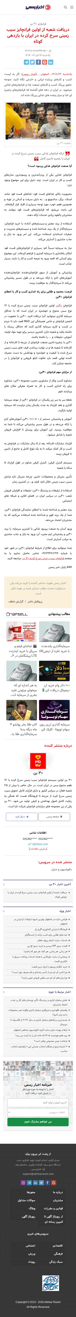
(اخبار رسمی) (29, 74)
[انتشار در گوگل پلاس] (44, 62)
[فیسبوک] (47, 1182)
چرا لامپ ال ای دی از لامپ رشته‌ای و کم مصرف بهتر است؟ (39, 972)
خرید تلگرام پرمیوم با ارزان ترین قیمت (49, 967)
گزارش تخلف (16, 601)
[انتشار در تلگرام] (26, 62)
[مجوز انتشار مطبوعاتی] (50, 1283)
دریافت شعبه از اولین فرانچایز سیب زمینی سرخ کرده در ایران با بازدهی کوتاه (37, 895)
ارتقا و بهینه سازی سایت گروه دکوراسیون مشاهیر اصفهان (40, 1030)
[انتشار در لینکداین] (50, 62)
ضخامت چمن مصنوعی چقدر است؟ (50, 1041)
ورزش (31, 1254)
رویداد (31, 1262)
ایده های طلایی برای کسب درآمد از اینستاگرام (46, 935)
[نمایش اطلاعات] (38, 849)
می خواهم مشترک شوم (38, 1121)
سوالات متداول (26, 1200)
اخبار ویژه (65, 911)
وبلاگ (32, 1208)
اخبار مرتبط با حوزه (60, 992)
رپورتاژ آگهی (28, 1216)
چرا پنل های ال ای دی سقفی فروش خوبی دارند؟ (44, 978)
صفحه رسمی (53, 817)
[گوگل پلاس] (53, 1182)
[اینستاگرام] (23, 1182)
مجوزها (31, 1192)
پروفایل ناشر (34, 601)
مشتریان (58, 1200)
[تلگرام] (29, 1182)
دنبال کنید (20, 817)
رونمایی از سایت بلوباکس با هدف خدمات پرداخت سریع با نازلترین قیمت (39, 959)
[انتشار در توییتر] (32, 62)
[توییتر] (41, 1182)
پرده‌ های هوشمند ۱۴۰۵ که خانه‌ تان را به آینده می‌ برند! (41, 1036)
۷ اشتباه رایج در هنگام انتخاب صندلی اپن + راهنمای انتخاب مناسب (39, 1049)
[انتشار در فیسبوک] (38, 62)
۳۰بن (59, 305)
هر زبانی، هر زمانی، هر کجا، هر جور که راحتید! (45, 951)
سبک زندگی (56, 1262)
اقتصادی (58, 1246)
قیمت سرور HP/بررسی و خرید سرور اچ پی (47, 946)
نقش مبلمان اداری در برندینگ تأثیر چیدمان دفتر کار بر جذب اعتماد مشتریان (39, 1002)
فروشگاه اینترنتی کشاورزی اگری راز (51, 929)
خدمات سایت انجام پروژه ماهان (52, 940)
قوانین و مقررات (53, 1208)
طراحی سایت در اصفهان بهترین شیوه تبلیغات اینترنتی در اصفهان (40, 921)
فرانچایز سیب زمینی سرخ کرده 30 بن (43, 558)
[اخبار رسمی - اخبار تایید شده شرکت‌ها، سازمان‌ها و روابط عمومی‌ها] (38, 7)
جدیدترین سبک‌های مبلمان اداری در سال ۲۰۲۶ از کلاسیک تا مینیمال (38, 1022)
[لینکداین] (35, 1182)
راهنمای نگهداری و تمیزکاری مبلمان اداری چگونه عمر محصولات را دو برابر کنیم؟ (37, 1012)
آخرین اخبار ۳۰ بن (60, 884)
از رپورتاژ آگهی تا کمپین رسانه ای (53, 1219)
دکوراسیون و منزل (62, 869)
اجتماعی (30, 1246)
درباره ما (58, 1192)
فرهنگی (58, 1254)
